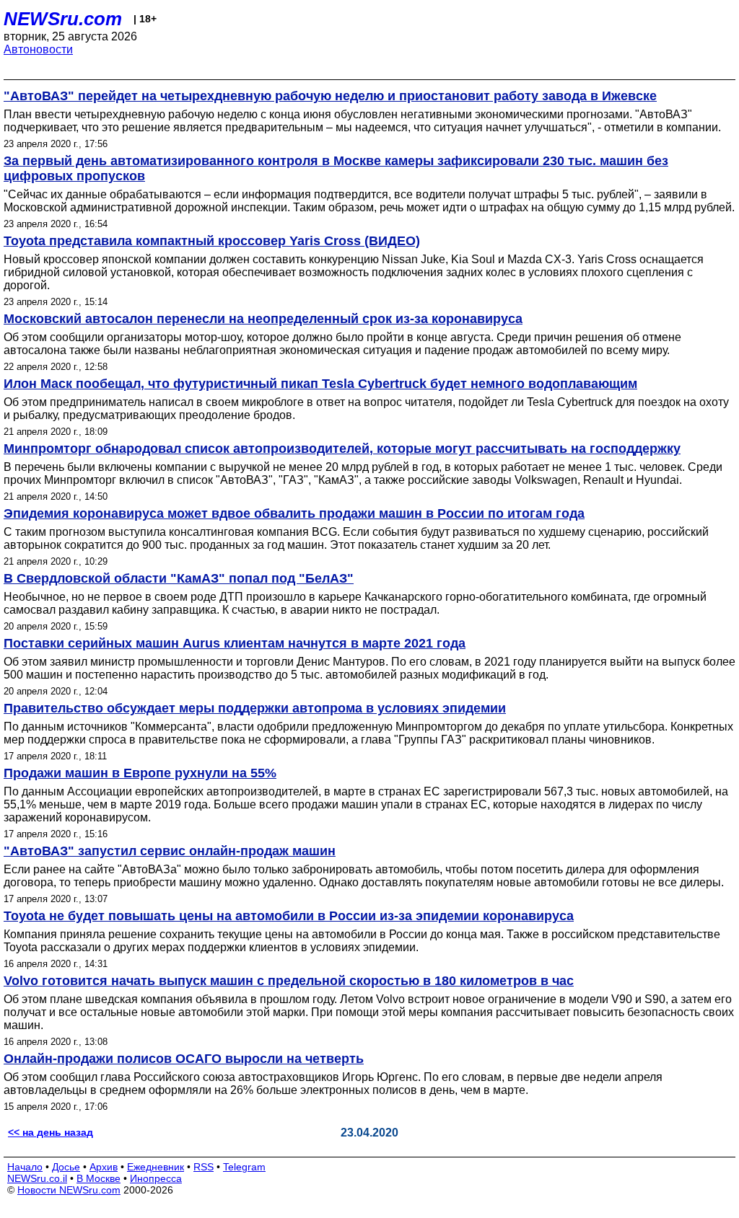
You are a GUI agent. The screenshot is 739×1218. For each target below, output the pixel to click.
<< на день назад (50, 1132)
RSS (203, 1167)
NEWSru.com (63, 19)
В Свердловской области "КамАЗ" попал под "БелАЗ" (179, 578)
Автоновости (38, 49)
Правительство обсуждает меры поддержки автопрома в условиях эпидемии (255, 708)
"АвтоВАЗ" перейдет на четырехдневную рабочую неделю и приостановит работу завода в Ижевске (330, 96)
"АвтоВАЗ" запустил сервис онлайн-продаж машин (170, 851)
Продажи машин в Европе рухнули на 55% (140, 773)
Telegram (244, 1167)
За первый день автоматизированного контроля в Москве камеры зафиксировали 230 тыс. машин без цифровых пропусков (336, 168)
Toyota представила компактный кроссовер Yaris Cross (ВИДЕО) (212, 241)
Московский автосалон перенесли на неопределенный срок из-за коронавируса (263, 319)
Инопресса (156, 1178)
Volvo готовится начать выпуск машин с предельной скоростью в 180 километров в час (289, 981)
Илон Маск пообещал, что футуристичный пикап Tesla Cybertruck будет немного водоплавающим (320, 383)
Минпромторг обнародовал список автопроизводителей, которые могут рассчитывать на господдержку (342, 448)
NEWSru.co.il (37, 1178)
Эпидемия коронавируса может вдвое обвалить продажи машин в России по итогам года (294, 513)
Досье (66, 1167)
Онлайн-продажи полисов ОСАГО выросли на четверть (184, 1058)
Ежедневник (155, 1167)
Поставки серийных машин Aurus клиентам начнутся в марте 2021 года (234, 643)
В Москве (98, 1178)
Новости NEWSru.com (69, 1190)
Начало (25, 1167)
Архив (103, 1167)
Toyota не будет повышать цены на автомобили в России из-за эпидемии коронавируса (289, 916)
